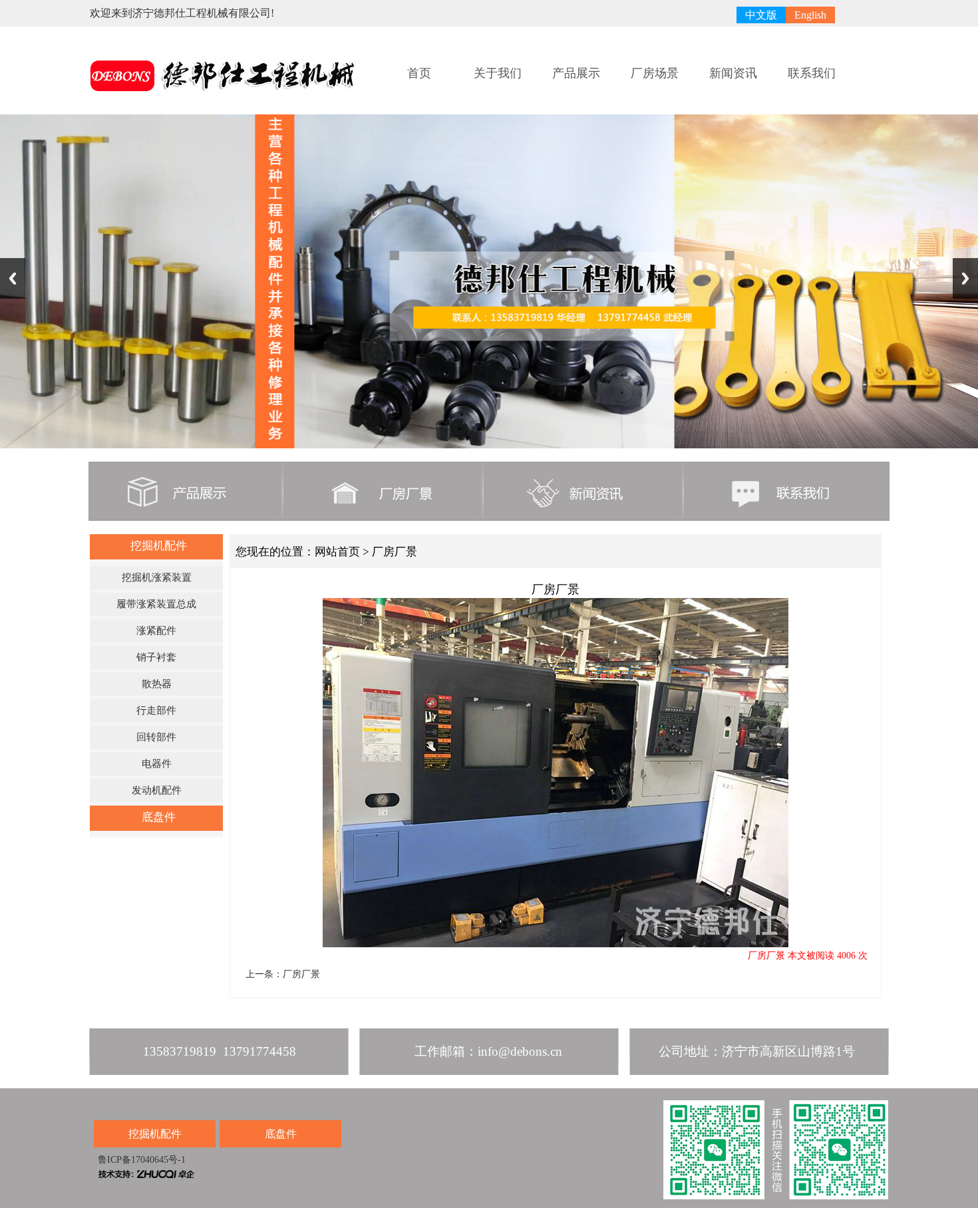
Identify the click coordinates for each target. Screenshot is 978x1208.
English (810, 15)
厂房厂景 (301, 974)
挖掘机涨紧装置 (157, 577)
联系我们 (812, 73)
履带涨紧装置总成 (156, 604)
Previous (12, 278)
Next (965, 278)
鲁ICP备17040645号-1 (140, 1160)
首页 (419, 73)
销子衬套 (156, 657)
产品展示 (576, 73)
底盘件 (159, 817)
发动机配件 (157, 790)
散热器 (157, 684)
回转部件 (156, 737)
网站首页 (337, 551)
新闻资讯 (733, 73)
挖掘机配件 (158, 545)
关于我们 (498, 73)
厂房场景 (655, 73)
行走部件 (156, 710)
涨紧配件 (156, 630)
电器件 (157, 763)
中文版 (761, 15)
